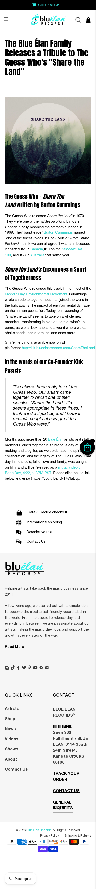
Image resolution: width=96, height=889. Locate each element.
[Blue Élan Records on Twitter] (24, 668)
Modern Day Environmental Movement (36, 293)
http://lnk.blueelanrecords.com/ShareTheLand (58, 347)
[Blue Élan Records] (48, 19)
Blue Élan (55, 439)
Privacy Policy (49, 835)
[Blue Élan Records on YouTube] (35, 668)
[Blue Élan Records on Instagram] (7, 668)
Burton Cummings (58, 232)
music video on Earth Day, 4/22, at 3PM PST (43, 469)
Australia (37, 254)
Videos (11, 739)
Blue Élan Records (38, 830)
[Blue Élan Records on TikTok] (13, 668)
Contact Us (16, 769)
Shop (10, 719)
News (10, 729)
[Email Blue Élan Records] (47, 668)
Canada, (37, 248)
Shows (11, 749)
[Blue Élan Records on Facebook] (18, 668)
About (11, 759)
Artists (12, 709)
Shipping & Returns (78, 835)
